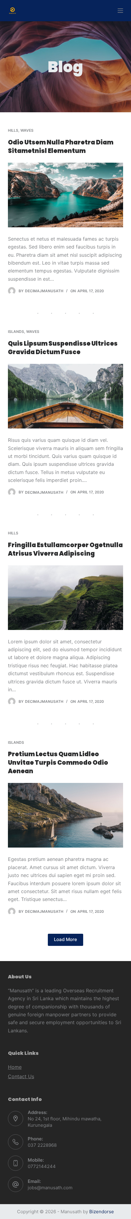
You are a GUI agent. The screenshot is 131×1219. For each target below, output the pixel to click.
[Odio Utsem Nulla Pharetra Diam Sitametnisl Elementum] (65, 195)
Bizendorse (101, 1211)
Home (15, 1067)
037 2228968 (42, 1145)
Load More (65, 939)
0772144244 (42, 1166)
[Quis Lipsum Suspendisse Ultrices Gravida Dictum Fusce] (65, 396)
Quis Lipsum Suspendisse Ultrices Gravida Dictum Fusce (63, 347)
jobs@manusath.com (50, 1187)
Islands (16, 331)
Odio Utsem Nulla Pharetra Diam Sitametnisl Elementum (60, 146)
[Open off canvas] (120, 10)
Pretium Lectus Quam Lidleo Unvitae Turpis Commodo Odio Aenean (58, 762)
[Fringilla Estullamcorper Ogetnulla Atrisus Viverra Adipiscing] (65, 597)
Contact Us (21, 1076)
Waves (27, 130)
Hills (13, 130)
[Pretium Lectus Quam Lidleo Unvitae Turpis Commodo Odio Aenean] (65, 815)
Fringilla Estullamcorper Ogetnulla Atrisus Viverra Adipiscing (65, 549)
